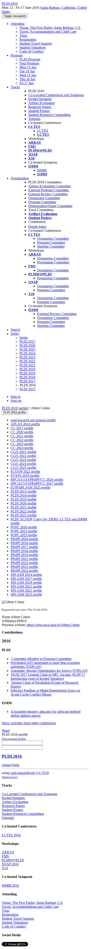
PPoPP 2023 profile (24, 567)
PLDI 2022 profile (23, 511)
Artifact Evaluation (41, 103)
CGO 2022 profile (23, 456)
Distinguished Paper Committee (50, 206)
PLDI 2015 (27, 389)
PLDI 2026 (27, 345)
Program (17, 55)
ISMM (41, 170)
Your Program (29, 63)
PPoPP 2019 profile (24, 555)
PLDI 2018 (27, 377)
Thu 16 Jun (27, 79)
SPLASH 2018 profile (26, 582)
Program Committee (42, 202)
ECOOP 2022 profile (25, 472)
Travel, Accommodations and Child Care (47, 31)
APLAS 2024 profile (25, 424)
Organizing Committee (44, 198)
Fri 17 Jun (26, 83)
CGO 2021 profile (23, 452)
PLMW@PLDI (13, 860)
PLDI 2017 (27, 381)
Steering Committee (51, 246)
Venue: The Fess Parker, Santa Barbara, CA (50, 27)
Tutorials (34, 119)
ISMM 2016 (10, 885)
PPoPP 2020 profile (24, 539)
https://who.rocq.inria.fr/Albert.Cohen (53, 625)
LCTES (42, 131)
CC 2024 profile (22, 448)
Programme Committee (53, 262)
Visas (23, 35)
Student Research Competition (49, 115)
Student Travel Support (35, 43)
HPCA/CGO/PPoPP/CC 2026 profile (37, 479)
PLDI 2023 (27, 357)
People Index (37, 226)
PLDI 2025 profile (23, 515)
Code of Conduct (31, 51)
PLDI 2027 (27, 341)
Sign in (16, 396)
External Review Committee (48, 194)
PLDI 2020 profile (23, 503)
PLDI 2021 (27, 365)
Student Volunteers (32, 47)
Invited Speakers (39, 99)
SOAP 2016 (10, 864)
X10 (5, 868)
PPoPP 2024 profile (24, 571)
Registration (27, 39)
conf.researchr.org (22, 773)
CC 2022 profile (22, 440)
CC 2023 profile (22, 444)
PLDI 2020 (27, 369)
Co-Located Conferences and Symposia (56, 95)
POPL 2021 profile (24, 531)
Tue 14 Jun (27, 71)
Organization (20, 178)
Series (23, 337)
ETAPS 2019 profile (25, 475)
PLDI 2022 (27, 361)
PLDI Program (29, 59)
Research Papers (39, 107)
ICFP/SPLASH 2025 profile (30, 487)
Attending (18, 24)
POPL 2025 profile (24, 535)
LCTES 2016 (11, 835)
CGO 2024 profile (23, 464)
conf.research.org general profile (33, 420)
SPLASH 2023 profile (26, 594)
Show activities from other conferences (29, 723)
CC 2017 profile (22, 428)
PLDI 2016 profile (15, 412)
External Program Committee (48, 190)
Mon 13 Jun (27, 67)
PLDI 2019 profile (23, 499)
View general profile (14, 738)
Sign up (16, 400)
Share (6, 730)
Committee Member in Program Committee (41, 659)
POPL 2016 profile (24, 527)
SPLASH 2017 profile (26, 578)
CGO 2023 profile (23, 460)
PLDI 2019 (27, 373)
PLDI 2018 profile (23, 495)
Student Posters (39, 111)
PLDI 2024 (27, 353)
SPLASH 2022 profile (26, 590)
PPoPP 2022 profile (24, 563)
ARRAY (8, 852)
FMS (5, 856)
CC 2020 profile (22, 432)
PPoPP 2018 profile (24, 551)
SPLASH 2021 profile (26, 586)
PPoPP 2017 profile (24, 547)
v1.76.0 (42, 773)
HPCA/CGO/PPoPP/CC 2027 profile (37, 483)
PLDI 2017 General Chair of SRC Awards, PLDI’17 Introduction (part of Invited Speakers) (48, 676)
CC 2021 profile (22, 436)
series (23, 408)
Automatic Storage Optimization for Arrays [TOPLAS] (49, 671)
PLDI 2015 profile (23, 491)
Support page (10, 777)
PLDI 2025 (27, 349)
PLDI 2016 (10, 408)
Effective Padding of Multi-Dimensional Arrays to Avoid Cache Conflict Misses (45, 692)
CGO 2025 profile (23, 468)
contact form (10, 765)
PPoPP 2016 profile (24, 543)
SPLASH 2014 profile (26, 575)
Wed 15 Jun (27, 75)
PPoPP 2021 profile (24, 559)
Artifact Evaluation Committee (49, 186)
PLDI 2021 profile (23, 507)
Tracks (15, 87)
